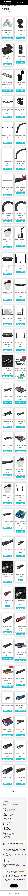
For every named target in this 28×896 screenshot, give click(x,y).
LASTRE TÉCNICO (6, 822)
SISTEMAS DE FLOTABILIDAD (9, 833)
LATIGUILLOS (5, 823)
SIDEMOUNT (5, 832)
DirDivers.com (6, 2)
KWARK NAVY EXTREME (12, 860)
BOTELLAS (5, 812)
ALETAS (4, 808)
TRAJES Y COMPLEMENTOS (9, 834)
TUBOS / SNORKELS (7, 837)
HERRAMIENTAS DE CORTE (8, 818)
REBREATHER (6, 827)
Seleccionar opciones (7, 38)
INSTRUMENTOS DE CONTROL (9, 821)
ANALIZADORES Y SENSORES (9, 809)
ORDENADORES (6, 826)
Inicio (3, 5)
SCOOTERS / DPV (6, 829)
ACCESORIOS (5, 807)
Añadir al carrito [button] (20, 38)
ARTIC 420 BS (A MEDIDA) (12, 843)
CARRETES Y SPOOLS (7, 815)
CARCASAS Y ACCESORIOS (8, 814)
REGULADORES (6, 828)
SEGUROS (5, 831)
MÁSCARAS (5, 824)
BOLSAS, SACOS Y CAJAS (8, 810)
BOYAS (4, 813)
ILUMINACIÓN (5, 819)
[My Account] (21, 2)
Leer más (20, 378)
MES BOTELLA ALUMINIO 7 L (12, 871)
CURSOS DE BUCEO (7, 817)
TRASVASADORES (6, 836)
